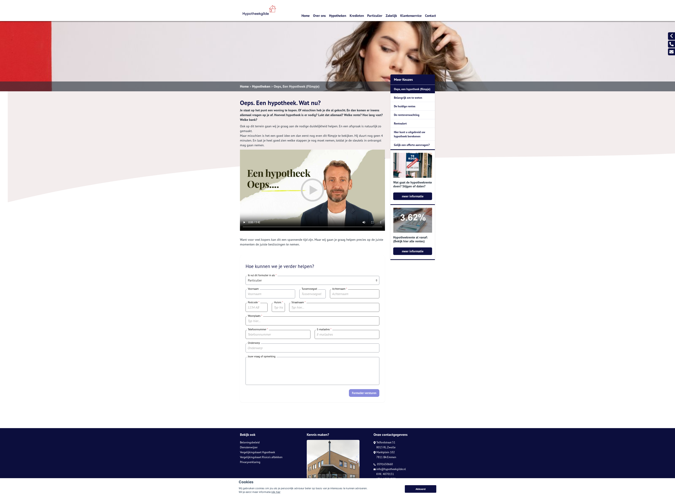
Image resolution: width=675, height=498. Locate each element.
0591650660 (384, 464)
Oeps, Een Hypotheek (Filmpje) (297, 86)
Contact (430, 15)
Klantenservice (411, 15)
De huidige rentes (404, 106)
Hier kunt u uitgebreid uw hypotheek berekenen (409, 134)
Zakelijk (391, 15)
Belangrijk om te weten (408, 97)
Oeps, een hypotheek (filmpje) (412, 89)
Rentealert (400, 123)
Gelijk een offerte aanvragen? (412, 145)
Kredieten (357, 15)
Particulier (374, 15)
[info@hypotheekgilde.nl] (671, 51)
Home (305, 15)
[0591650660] (671, 44)
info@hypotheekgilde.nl (391, 469)
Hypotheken (337, 15)
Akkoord (421, 489)
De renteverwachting (406, 115)
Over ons (319, 15)
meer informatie (412, 196)
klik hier (275, 491)
